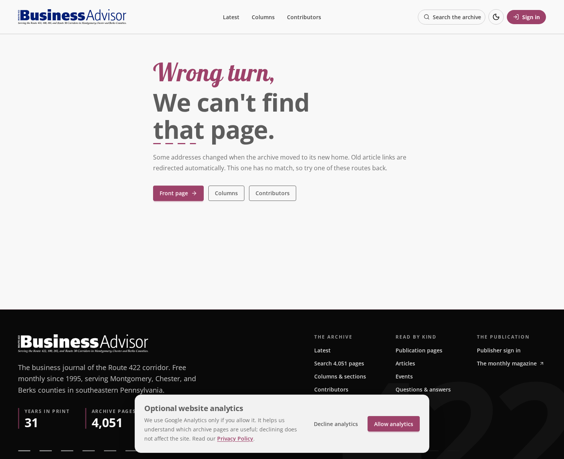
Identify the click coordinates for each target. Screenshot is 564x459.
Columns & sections (340, 376)
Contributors (304, 17)
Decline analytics (336, 424)
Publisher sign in (499, 350)
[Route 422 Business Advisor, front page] (72, 17)
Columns (263, 17)
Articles (405, 363)
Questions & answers (423, 389)
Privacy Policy (235, 438)
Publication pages (419, 350)
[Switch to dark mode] (496, 17)
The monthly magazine (507, 363)
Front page (174, 193)
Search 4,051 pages (339, 363)
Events (404, 376)
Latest (231, 17)
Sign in (531, 17)
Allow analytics (393, 424)
